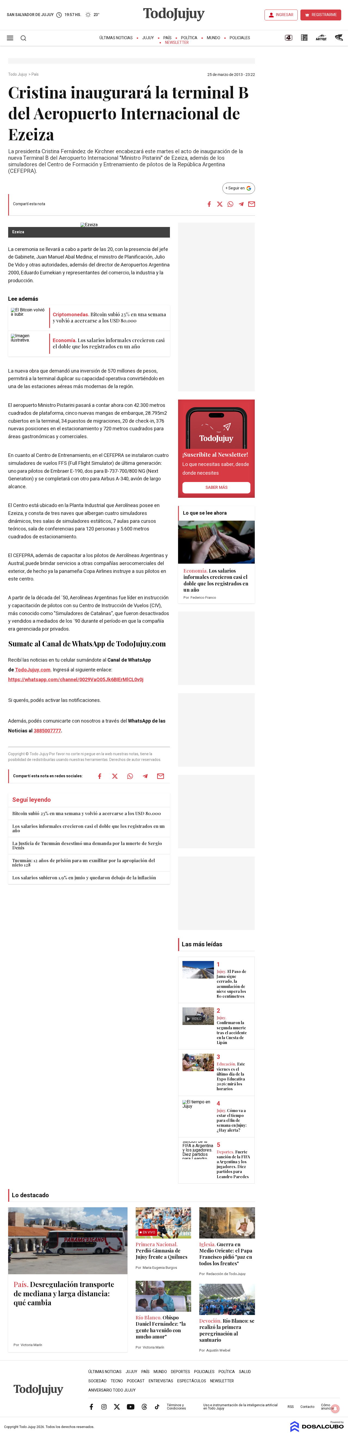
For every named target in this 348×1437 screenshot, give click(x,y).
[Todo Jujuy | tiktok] (157, 1406)
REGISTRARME (324, 15)
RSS (291, 1406)
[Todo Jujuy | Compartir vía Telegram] (241, 204)
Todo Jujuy (18, 74)
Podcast (136, 1381)
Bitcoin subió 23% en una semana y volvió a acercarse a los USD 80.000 (86, 813)
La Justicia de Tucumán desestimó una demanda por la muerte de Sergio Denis (87, 845)
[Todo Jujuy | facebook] (91, 1406)
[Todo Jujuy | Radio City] (304, 39)
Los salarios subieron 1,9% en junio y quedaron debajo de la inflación (84, 877)
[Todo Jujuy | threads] (144, 1406)
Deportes (180, 1372)
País (167, 38)
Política (189, 38)
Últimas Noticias (116, 38)
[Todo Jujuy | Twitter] (117, 1406)
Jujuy (148, 38)
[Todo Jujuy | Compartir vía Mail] (251, 204)
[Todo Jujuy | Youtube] (131, 1406)
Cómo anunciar (327, 1407)
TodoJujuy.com (33, 670)
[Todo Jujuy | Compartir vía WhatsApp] (230, 204)
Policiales (240, 38)
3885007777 (47, 731)
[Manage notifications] (335, 1408)
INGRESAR (284, 15)
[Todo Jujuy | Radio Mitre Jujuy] (321, 39)
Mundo (213, 38)
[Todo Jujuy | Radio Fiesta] (339, 39)
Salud (245, 1372)
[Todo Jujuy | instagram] (104, 1406)
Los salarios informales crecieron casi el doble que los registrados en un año (88, 828)
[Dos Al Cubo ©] (317, 1430)
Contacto (307, 1406)
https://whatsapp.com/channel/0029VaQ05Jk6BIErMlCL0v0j (76, 679)
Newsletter (177, 42)
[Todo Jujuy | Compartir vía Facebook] (209, 204)
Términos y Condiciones (176, 1407)
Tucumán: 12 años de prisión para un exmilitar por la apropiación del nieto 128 (83, 863)
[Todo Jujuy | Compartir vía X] (220, 204)
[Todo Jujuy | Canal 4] (288, 39)
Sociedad (97, 1381)
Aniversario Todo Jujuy (112, 1390)
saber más (217, 487)
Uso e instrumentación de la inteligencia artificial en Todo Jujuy (240, 1407)
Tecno (117, 1381)
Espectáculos (191, 1381)
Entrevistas (161, 1381)
